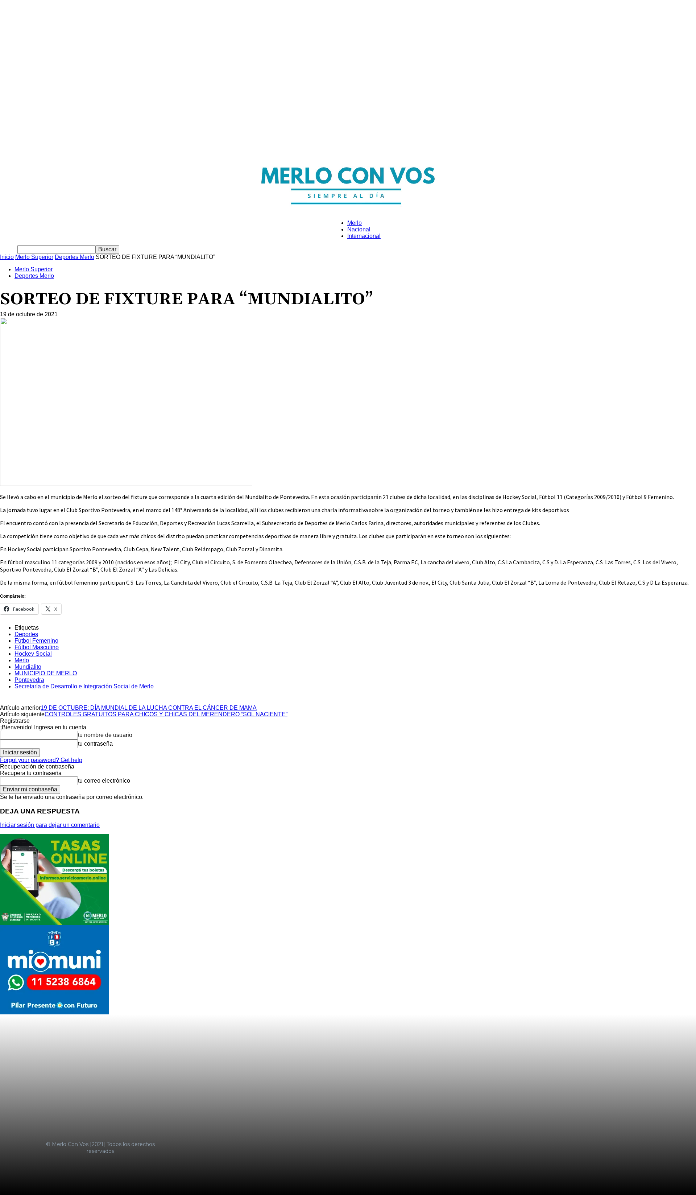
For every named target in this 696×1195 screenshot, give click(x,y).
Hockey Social (33, 654)
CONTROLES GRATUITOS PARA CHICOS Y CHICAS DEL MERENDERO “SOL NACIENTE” (166, 714)
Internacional (364, 236)
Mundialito (27, 667)
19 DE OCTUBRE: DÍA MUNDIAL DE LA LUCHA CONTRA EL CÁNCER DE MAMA (149, 708)
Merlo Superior (34, 257)
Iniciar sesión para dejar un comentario (50, 825)
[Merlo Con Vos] (348, 183)
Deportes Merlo (74, 257)
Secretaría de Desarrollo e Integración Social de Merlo (84, 686)
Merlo (354, 223)
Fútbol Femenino (36, 641)
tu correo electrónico (104, 781)
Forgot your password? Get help (41, 760)
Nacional (358, 229)
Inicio (7, 257)
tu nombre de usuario (105, 735)
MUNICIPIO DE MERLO (45, 673)
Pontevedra (29, 680)
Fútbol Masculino (36, 647)
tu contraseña (95, 744)
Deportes (26, 634)
